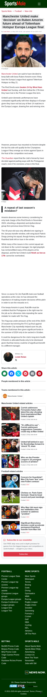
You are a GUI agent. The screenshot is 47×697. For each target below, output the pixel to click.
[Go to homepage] (15, 4)
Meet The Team (31, 658)
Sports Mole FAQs (32, 649)
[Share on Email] (32, 374)
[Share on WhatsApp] (4, 374)
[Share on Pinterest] (39, 374)
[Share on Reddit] (25, 374)
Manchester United (9, 74)
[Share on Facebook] (11, 374)
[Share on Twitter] (18, 374)
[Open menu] (39, 4)
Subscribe (23, 554)
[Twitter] (16, 359)
